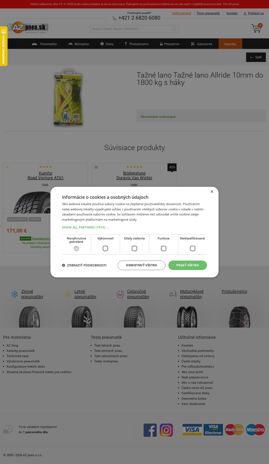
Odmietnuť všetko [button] (141, 265)
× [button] (211, 191)
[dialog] (134, 232)
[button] (134, 227)
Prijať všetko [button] (187, 265)
